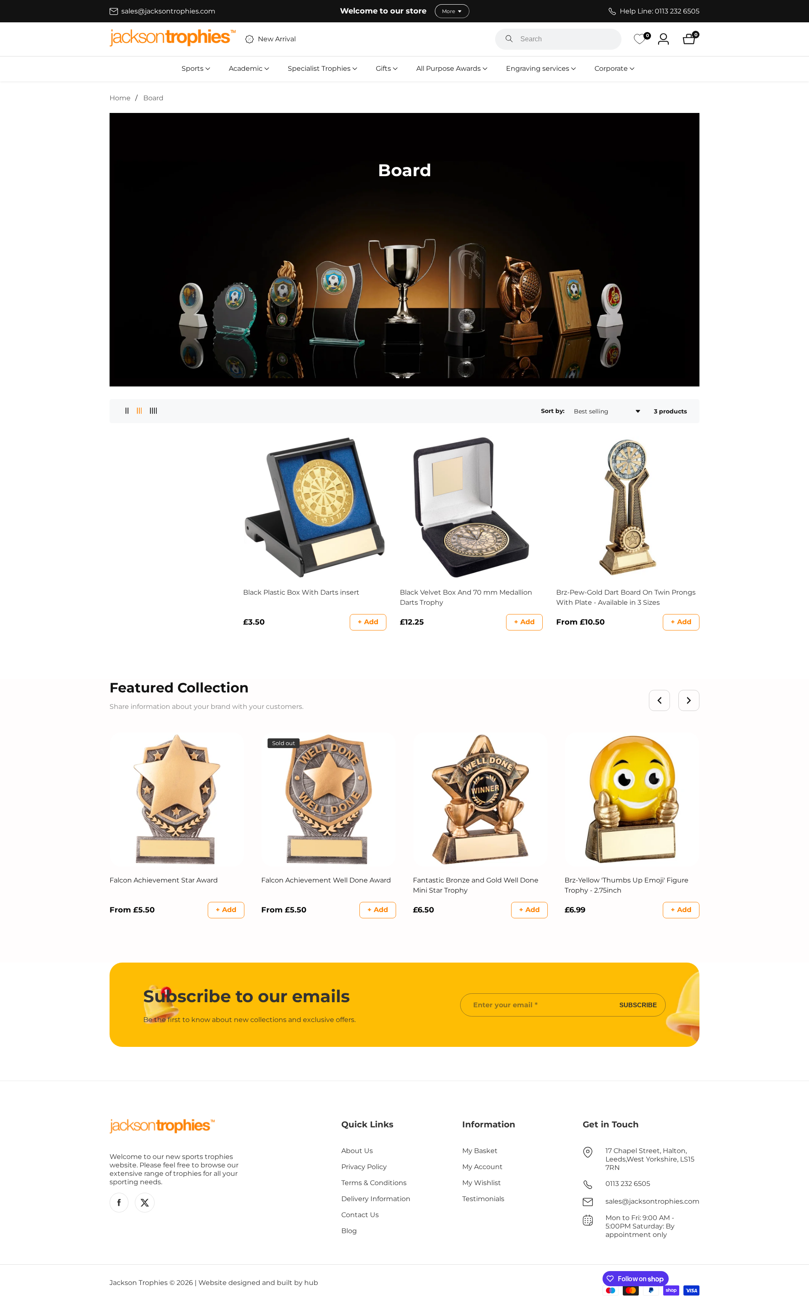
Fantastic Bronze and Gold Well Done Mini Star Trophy (475, 885)
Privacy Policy (364, 1167)
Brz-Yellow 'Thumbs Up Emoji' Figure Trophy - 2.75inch (626, 885)
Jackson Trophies (139, 1283)
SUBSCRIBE (638, 1005)
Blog (349, 1231)
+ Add (368, 622)
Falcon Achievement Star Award (164, 880)
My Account (482, 1167)
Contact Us (360, 1215)
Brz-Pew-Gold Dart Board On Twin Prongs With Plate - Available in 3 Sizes (626, 597)
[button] (193, 68)
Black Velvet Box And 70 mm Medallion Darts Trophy (466, 597)
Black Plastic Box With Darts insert (301, 592)
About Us (357, 1151)
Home (120, 98)
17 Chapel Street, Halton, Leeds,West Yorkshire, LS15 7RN (649, 1159)
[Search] (509, 39)
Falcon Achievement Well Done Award (326, 880)
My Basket (480, 1151)
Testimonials (483, 1199)
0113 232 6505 (627, 1184)
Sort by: (553, 411)
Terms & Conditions (374, 1183)
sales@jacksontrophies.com (652, 1201)
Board (153, 98)
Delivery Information (375, 1199)
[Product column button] (127, 411)
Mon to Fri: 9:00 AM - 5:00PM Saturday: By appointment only (640, 1226)
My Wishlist (481, 1183)
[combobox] (558, 39)
